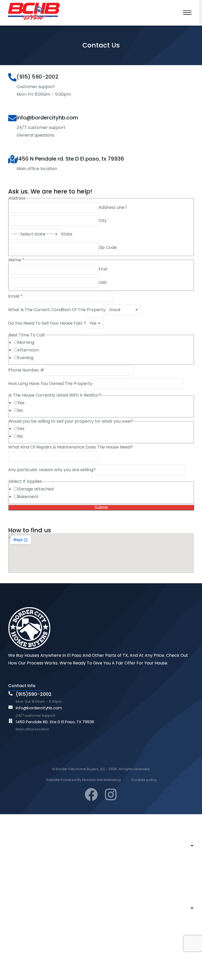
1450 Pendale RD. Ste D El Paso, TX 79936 (55, 722)
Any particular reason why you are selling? (51, 470)
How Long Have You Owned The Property (50, 383)
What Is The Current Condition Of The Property (56, 310)
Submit (101, 507)
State (66, 234)
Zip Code (108, 247)
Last (103, 282)
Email (15, 296)
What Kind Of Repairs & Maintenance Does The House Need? (70, 447)
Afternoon (28, 350)
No (20, 410)
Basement (28, 497)
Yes (20, 403)
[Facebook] (91, 794)
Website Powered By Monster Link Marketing (83, 779)
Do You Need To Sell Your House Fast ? (47, 323)
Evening (25, 358)
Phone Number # (26, 370)
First (103, 269)
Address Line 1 (113, 207)
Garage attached (35, 489)
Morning (25, 342)
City (103, 221)
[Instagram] (110, 794)
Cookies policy (143, 779)
